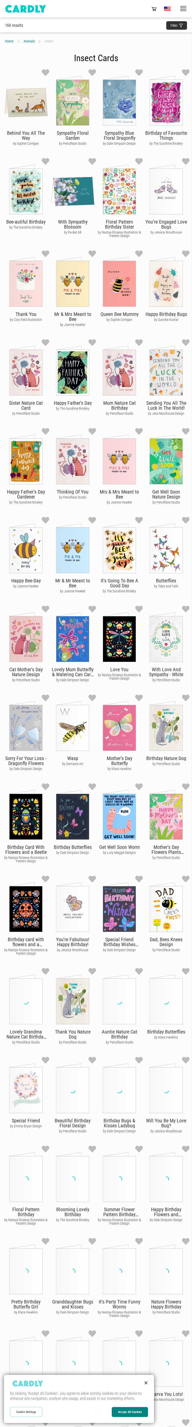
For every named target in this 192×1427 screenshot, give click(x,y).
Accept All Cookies (130, 1412)
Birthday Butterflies (73, 847)
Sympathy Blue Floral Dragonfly (119, 135)
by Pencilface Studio (72, 143)
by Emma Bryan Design (26, 1126)
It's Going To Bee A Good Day (119, 583)
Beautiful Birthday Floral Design (72, 1123)
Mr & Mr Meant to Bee (72, 583)
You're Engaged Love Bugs (166, 224)
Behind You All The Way (26, 135)
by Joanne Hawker (72, 325)
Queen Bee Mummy (119, 314)
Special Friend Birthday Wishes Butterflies (120, 944)
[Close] (146, 1382)
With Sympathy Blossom (73, 224)
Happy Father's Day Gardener (26, 494)
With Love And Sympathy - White (166, 671)
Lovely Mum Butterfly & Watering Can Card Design (73, 674)
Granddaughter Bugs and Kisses (72, 1304)
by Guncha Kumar (166, 320)
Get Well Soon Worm (119, 847)
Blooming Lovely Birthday (72, 1211)
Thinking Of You (72, 492)
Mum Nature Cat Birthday (119, 405)
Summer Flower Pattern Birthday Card (119, 1214)
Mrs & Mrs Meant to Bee (119, 494)
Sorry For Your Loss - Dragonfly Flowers (25, 760)
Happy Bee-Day (26, 581)
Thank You (26, 314)
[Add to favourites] (45, 72)
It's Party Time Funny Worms (119, 1304)
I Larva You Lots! (166, 1394)
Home (9, 41)
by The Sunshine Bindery (166, 143)
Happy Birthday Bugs (166, 314)
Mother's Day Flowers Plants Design (166, 852)
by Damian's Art (72, 764)
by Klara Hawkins (119, 769)
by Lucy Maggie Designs (119, 853)
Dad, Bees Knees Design (166, 941)
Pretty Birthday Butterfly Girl (25, 1304)
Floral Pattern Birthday (26, 1211)
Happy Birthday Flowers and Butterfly (166, 1214)
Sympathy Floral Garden (73, 135)
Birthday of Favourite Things (166, 135)
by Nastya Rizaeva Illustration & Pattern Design (119, 234)
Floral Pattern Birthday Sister (119, 224)
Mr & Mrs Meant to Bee (72, 316)
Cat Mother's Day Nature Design (26, 671)
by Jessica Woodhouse (166, 232)
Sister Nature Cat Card (26, 405)
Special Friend (26, 1121)
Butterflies (166, 581)
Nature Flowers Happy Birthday (166, 1304)
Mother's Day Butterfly (119, 760)
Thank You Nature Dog (72, 1034)
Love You (119, 669)
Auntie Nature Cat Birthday (119, 1034)
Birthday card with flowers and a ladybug (26, 944)
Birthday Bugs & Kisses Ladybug (119, 1123)
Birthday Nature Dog (166, 758)
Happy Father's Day (73, 403)
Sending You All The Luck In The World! (166, 405)
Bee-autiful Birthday (26, 222)
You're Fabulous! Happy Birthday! (72, 941)
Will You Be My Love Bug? (166, 1123)
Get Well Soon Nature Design (166, 494)
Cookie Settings (26, 1412)
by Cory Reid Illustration (26, 320)
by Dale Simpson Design (119, 143)
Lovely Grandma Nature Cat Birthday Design (26, 1037)
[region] (79, 1399)
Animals (29, 41)
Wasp (72, 758)
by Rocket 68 (73, 232)
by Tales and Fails (166, 586)
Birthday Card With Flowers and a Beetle (26, 849)
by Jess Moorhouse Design (166, 413)
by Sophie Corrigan (26, 143)
